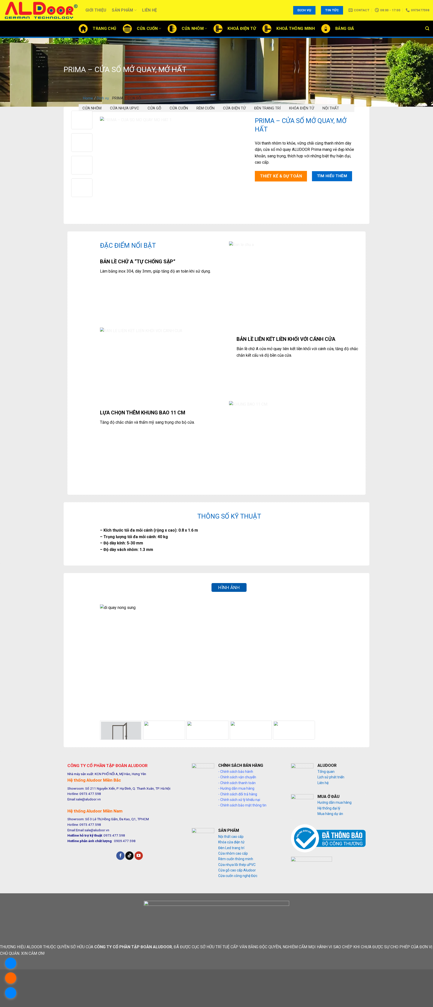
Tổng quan (326, 772)
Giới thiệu (95, 10)
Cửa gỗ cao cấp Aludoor (237, 870)
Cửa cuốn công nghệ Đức (237, 876)
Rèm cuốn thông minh (235, 859)
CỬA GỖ (154, 108)
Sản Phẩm (122, 10)
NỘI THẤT (330, 108)
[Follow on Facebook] (120, 855)
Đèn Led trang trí (231, 848)
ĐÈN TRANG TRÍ (267, 108)
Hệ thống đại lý (328, 808)
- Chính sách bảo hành (235, 772)
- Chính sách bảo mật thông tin (242, 805)
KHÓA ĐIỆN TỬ (301, 108)
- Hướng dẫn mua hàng (236, 788)
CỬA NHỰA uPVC (124, 108)
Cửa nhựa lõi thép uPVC (237, 865)
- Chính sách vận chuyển (237, 777)
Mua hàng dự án (330, 814)
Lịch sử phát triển (330, 777)
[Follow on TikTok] (129, 855)
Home (88, 98)
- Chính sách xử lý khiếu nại (239, 800)
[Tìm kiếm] (427, 28)
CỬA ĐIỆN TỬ (234, 108)
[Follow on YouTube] (139, 855)
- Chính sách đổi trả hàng (237, 794)
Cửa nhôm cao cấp (233, 853)
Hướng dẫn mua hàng (334, 802)
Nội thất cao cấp (231, 837)
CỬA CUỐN (179, 108)
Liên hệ (149, 10)
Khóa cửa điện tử (231, 842)
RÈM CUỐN (205, 108)
